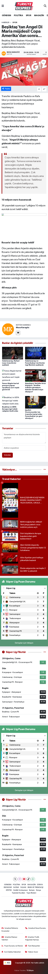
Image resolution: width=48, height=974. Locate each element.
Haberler (5, 22)
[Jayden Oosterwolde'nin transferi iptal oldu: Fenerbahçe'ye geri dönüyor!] (35, 402)
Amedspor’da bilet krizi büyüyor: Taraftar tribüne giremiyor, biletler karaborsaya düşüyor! (35, 388)
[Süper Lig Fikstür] (45, 652)
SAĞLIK (16, 887)
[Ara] (45, 6)
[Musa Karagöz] (8, 329)
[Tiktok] (28, 879)
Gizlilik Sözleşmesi (20, 890)
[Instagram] (20, 879)
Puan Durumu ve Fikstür (13, 946)
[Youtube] (24, 879)
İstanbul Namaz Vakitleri (9, 938)
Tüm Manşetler (34, 946)
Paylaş (7, 89)
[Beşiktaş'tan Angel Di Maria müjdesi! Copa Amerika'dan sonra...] (24, 71)
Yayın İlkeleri (31, 893)
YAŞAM (23, 887)
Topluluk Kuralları (18, 893)
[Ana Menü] (3, 6)
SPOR (28, 15)
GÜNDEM (6, 15)
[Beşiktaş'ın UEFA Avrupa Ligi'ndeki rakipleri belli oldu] (12, 401)
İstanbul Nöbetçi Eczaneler (10, 929)
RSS (8, 963)
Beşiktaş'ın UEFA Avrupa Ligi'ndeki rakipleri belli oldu (10, 409)
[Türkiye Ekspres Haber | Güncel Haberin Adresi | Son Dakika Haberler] (24, 6)
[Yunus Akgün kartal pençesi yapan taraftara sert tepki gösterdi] (12, 376)
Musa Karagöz (22, 328)
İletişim (32, 890)
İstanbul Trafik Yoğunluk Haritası (32, 938)
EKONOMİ (8, 887)
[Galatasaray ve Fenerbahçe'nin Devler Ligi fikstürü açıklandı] (35, 353)
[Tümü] (45, 470)
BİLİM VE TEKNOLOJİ (35, 887)
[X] (15, 879)
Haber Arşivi (33, 952)
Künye (38, 890)
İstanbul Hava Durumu (37, 928)
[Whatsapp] (33, 879)
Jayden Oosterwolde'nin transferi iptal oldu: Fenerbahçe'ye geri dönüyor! (33, 414)
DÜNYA (40, 884)
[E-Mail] (18, 333)
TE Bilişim (30, 970)
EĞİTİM (9, 890)
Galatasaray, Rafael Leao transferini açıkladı (10, 363)
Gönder (7, 455)
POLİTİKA (18, 15)
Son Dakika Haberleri (12, 952)
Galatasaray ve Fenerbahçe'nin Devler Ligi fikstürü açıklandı (35, 363)
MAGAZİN (39, 15)
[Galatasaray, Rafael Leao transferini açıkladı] (12, 353)
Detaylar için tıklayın (24, 643)
